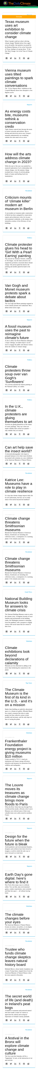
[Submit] (35, 23)
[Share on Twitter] (11, 58)
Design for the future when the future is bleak (17, 840)
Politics (29, 238)
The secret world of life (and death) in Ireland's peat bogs (19, 1002)
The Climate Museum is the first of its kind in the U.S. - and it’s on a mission (18, 697)
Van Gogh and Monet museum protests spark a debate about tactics (17, 293)
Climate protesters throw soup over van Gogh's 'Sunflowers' (18, 374)
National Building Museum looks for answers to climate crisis (18, 604)
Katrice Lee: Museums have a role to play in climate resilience (19, 485)
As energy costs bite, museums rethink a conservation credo (17, 118)
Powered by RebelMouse (32, 5)
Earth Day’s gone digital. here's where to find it (18, 878)
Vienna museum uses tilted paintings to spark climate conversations (19, 78)
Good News (28, 592)
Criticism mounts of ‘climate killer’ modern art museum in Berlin (19, 203)
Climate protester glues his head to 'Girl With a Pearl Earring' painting (18, 250)
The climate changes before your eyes (17, 918)
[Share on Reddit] (28, 58)
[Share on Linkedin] (15, 58)
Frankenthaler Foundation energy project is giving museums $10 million (18, 748)
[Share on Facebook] (6, 58)
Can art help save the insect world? (19, 449)
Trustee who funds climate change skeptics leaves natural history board (18, 957)
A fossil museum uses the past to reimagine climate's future (18, 332)
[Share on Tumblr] (19, 58)
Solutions (29, 641)
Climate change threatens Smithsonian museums (17, 524)
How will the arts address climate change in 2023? (18, 158)
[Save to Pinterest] (24, 58)
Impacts (29, 104)
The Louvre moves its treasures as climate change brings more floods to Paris (17, 794)
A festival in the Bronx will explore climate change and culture (17, 1045)
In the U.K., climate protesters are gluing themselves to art (18, 414)
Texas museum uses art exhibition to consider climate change (18, 29)
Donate (19, 17)
